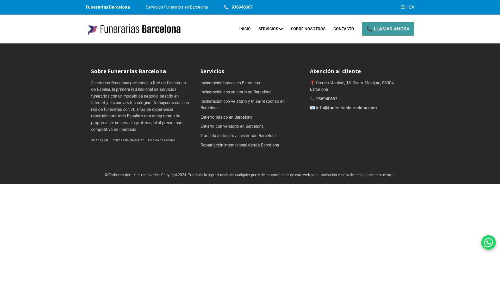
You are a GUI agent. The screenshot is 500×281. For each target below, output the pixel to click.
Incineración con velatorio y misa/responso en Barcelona (243, 105)
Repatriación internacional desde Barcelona (240, 145)
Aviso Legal (99, 140)
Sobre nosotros (308, 29)
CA (411, 7)
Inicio (245, 29)
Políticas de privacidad (128, 140)
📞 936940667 (323, 98)
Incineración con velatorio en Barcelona (236, 92)
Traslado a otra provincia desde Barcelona (239, 135)
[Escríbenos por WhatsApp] (488, 242)
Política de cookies (162, 140)
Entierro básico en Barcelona (226, 117)
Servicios (268, 29)
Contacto (343, 29)
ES (403, 7)
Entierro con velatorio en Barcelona (232, 126)
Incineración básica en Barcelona (230, 82)
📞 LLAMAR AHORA (388, 29)
